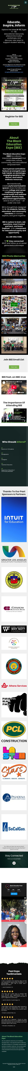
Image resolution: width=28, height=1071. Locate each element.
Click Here (14, 124)
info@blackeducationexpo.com (14, 66)
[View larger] (14, 519)
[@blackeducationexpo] (7, 886)
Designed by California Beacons (14, 1064)
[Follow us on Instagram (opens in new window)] (14, 863)
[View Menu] (25, 2)
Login (14, 1066)
